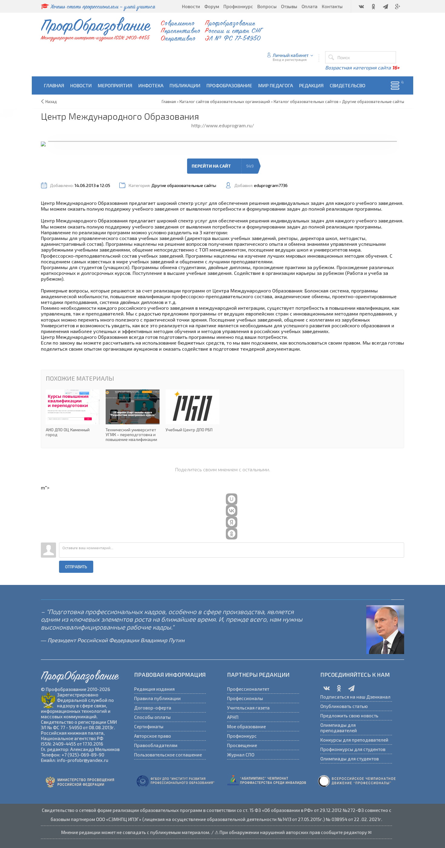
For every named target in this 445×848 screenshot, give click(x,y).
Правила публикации (157, 698)
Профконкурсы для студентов (352, 749)
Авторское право (152, 736)
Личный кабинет (291, 55)
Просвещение (242, 745)
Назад (51, 101)
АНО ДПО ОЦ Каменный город (73, 413)
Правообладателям (155, 745)
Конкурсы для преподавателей (354, 740)
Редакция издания (154, 689)
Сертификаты (148, 726)
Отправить (76, 566)
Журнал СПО (240, 754)
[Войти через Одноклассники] (231, 533)
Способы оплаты (152, 717)
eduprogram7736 (271, 185)
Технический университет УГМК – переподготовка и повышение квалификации (133, 415)
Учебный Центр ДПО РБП (192, 411)
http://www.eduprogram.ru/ (222, 125)
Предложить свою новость (349, 715)
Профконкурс (242, 736)
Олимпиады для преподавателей (338, 727)
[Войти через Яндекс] (231, 522)
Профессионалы (245, 698)
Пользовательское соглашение (168, 754)
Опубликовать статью (344, 706)
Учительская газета (248, 707)
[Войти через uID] (231, 499)
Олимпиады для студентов (349, 758)
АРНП (233, 717)
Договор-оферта (152, 707)
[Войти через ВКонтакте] (231, 510)
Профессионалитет (248, 689)
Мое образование (246, 726)
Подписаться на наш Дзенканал (355, 696)
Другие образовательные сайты (183, 185)
